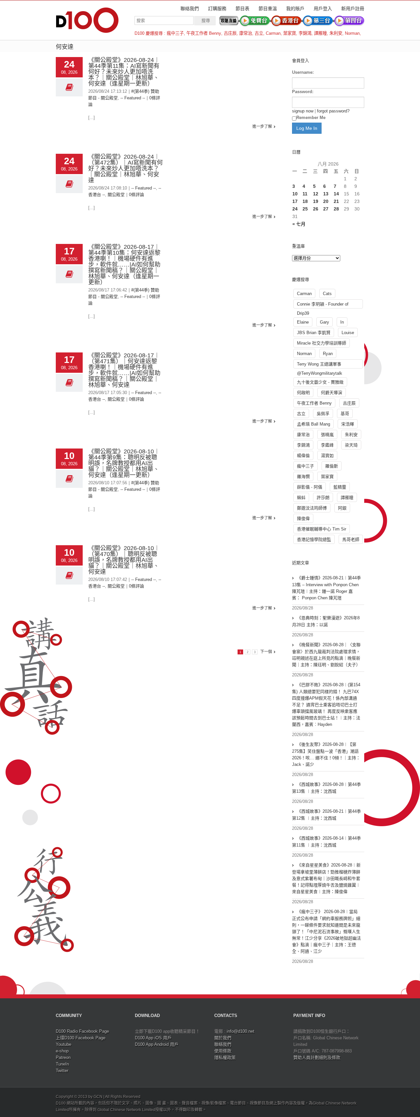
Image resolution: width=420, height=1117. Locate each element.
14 (336, 193)
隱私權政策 (225, 1057)
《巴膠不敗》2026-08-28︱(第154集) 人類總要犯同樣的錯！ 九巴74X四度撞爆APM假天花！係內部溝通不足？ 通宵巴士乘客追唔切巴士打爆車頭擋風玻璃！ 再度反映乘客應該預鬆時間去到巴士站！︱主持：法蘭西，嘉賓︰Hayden (326, 704)
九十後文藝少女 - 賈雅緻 (320, 382)
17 (295, 201)
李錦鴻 (305, 33)
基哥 (345, 413)
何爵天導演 (331, 392)
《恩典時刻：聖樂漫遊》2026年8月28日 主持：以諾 (326, 621)
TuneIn (62, 1064)
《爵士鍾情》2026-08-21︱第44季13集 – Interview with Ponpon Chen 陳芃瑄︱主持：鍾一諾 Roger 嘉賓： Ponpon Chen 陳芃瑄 (326, 587)
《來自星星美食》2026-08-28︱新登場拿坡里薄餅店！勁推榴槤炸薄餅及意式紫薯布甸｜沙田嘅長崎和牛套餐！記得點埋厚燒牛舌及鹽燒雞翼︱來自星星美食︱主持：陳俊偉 (326, 878)
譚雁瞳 (320, 33)
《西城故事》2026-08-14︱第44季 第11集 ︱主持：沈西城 (326, 842)
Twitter (62, 1070)
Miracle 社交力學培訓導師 (321, 343)
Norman (352, 33)
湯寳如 (327, 455)
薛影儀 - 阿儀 (309, 487)
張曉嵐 (327, 434)
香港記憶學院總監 (314, 539)
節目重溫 (268, 8)
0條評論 (136, 194)
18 (305, 201)
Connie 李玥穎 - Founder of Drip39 (322, 305)
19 (315, 201)
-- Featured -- (132, 97)
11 (305, 193)
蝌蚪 (301, 497)
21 (336, 201)
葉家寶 (289, 33)
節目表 (242, 8)
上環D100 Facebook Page (80, 1037)
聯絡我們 (189, 8)
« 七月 (298, 224)
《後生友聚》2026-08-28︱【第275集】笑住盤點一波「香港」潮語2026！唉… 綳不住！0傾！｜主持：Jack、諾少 (326, 754)
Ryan (328, 353)
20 (325, 201)
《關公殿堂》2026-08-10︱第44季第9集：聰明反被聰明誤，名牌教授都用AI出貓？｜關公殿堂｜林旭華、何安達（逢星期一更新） (124, 463)
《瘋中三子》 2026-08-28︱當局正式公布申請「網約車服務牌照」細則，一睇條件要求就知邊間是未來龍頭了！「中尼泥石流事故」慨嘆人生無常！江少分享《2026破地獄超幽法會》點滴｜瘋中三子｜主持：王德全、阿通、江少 (326, 931)
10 (295, 193)
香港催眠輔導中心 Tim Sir (321, 529)
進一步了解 (262, 126)
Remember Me (311, 117)
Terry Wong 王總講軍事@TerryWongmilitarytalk (319, 365)
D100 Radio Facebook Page (82, 1031)
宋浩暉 (347, 424)
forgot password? (333, 111)
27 (325, 208)
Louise (348, 332)
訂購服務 (217, 8)
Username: (303, 72)
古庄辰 (230, 33)
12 (315, 193)
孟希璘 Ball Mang (313, 424)
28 (336, 208)
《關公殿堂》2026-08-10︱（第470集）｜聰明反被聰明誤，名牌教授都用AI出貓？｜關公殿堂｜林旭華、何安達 (124, 560)
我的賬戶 (295, 8)
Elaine (303, 322)
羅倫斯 (331, 466)
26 (315, 208)
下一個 (266, 651)
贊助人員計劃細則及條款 (316, 1057)
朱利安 (335, 33)
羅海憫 (303, 476)
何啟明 (303, 392)
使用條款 (222, 1050)
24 (295, 208)
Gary (324, 322)
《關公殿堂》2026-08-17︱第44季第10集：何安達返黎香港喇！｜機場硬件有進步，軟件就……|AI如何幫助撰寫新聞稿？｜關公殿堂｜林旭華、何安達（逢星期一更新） (124, 265)
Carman (273, 33)
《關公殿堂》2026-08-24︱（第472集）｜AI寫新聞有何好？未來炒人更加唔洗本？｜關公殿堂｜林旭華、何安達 (125, 168)
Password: (302, 91)
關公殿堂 (116, 194)
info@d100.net (240, 1031)
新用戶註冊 (352, 8)
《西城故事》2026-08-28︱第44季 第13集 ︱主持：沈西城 (326, 788)
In (342, 322)
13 (325, 193)
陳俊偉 (303, 518)
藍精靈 (339, 487)
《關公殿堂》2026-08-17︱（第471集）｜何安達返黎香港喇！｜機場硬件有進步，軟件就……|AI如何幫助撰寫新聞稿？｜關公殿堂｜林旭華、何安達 (124, 370)
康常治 (245, 33)
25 (305, 208)
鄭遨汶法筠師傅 (312, 508)
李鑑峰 (327, 445)
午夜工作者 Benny (203, 33)
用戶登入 (323, 8)
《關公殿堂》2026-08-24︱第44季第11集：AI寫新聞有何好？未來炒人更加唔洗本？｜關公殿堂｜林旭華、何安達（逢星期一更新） (124, 72)
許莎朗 (323, 497)
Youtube (63, 1044)
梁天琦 (351, 445)
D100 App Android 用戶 (156, 1044)
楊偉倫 (303, 455)
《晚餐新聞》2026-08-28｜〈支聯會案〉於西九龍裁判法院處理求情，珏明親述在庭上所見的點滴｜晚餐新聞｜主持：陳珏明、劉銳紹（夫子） (326, 654)
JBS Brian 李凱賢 (313, 332)
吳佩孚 (323, 413)
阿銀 (342, 508)
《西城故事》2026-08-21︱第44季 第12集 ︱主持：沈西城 (326, 815)
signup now (302, 111)
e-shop (62, 1050)
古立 (259, 33)
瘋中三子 (175, 33)
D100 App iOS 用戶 (153, 1037)
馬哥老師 (350, 539)
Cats (327, 293)
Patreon (63, 1057)
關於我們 (222, 1037)
